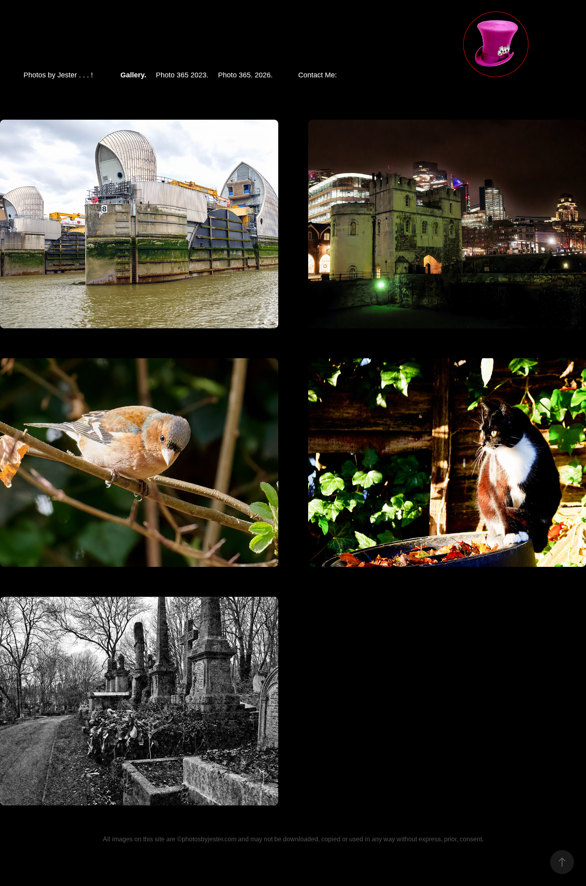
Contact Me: (317, 75)
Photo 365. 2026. (245, 75)
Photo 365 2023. (182, 75)
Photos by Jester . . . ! (58, 75)
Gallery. (133, 75)
